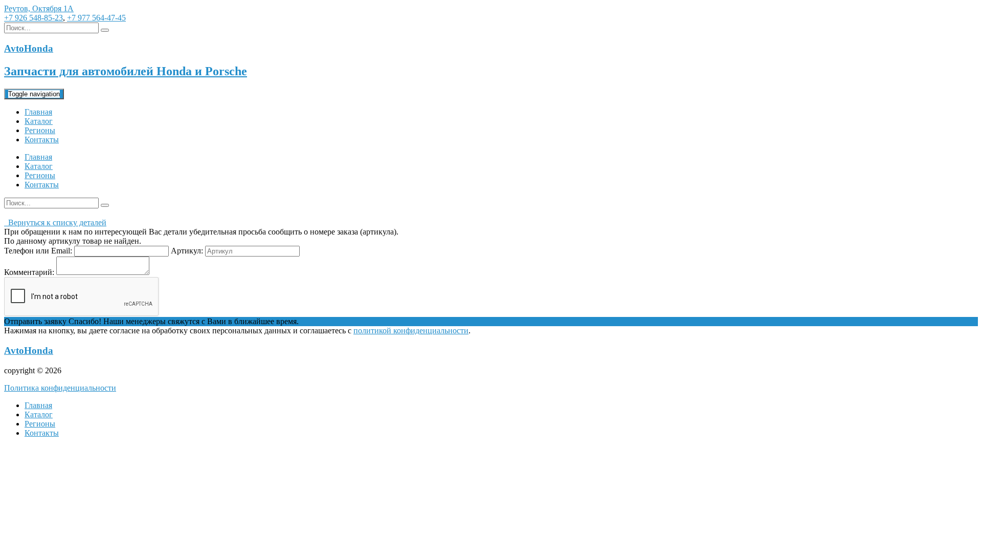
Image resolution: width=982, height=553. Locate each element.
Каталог (39, 121)
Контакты (42, 139)
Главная (38, 112)
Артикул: (187, 250)
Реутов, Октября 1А (39, 8)
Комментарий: (29, 272)
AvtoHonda (28, 350)
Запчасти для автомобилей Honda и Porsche (125, 71)
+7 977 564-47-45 (96, 17)
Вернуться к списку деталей (55, 222)
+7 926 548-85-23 (33, 17)
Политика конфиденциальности (60, 388)
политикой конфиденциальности (410, 330)
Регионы (40, 130)
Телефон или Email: (38, 250)
